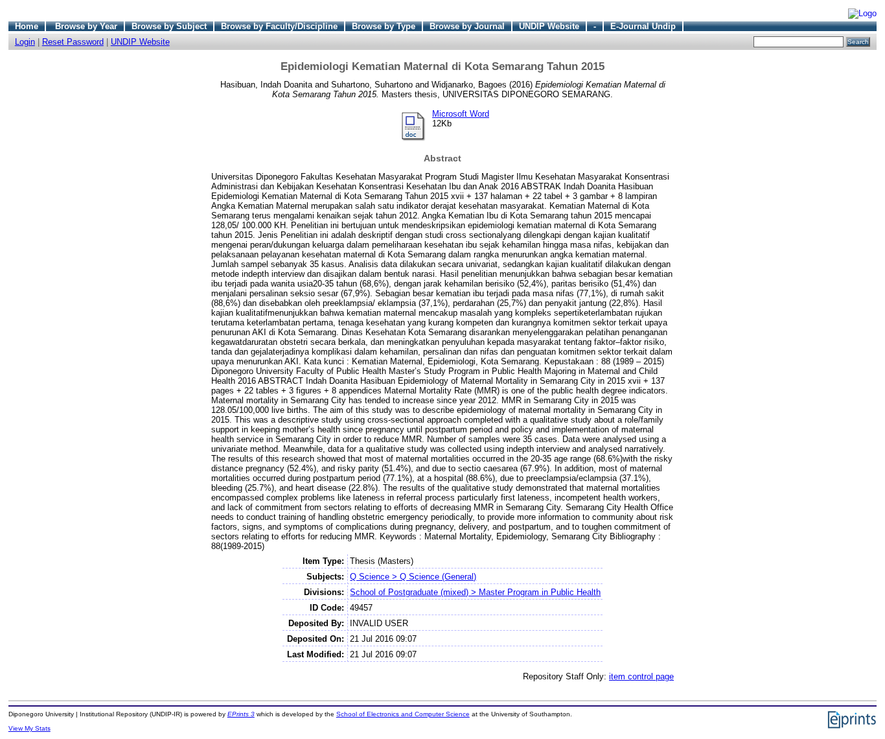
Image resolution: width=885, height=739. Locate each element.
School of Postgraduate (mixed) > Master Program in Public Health (475, 592)
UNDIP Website (549, 26)
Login (25, 42)
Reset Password (73, 42)
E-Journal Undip (643, 26)
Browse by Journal (467, 26)
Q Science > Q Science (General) (413, 576)
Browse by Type (383, 26)
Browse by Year (86, 26)
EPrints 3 (241, 714)
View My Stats (29, 728)
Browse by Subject (169, 26)
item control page (641, 676)
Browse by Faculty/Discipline (279, 26)
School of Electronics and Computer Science (403, 714)
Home (26, 26)
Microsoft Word (460, 114)
